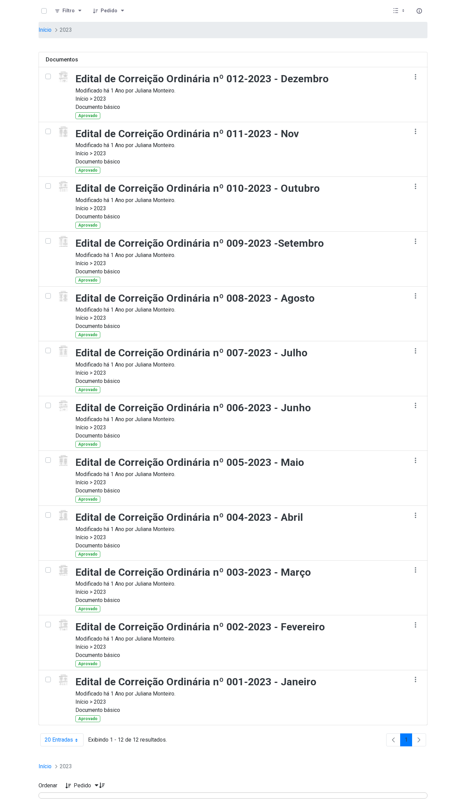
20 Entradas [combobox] (64, 741)
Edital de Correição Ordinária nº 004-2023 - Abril (189, 517)
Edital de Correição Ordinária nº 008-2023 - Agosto (195, 298)
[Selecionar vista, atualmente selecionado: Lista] (399, 10)
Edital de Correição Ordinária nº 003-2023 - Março (193, 572)
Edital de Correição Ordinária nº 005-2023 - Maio (189, 462)
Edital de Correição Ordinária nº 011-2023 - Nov (187, 134)
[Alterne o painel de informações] (419, 10)
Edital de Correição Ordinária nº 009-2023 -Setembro (199, 243)
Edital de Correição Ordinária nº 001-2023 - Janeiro (195, 682)
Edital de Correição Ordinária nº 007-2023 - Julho (191, 353)
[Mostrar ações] (415, 76)
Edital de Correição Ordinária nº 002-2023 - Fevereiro (200, 627)
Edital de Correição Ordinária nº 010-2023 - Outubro (197, 188)
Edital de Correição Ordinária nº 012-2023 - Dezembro (202, 79)
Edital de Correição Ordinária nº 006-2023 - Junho (193, 408)
